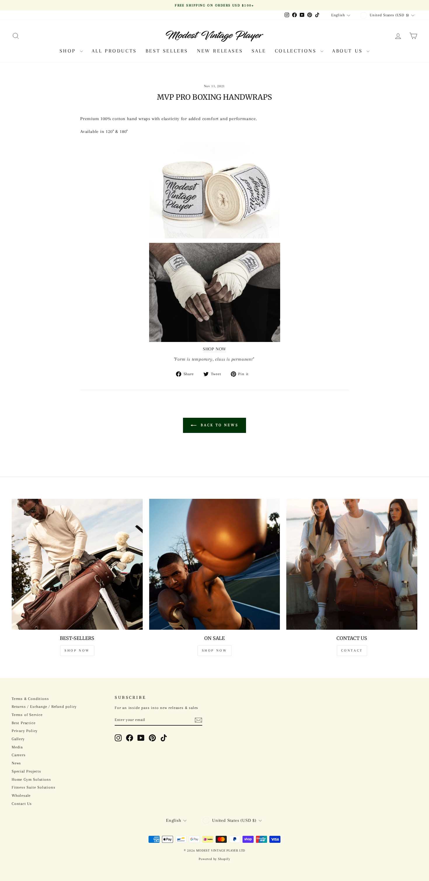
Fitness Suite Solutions (33, 787)
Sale (259, 51)
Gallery (18, 739)
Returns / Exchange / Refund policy (44, 706)
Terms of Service (27, 714)
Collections (297, 51)
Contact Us (22, 803)
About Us (348, 51)
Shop (69, 51)
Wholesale (21, 795)
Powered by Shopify (214, 859)
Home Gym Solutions (31, 779)
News (16, 763)
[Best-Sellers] (77, 564)
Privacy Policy (25, 731)
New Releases (220, 51)
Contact (352, 650)
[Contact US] (351, 564)
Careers (19, 755)
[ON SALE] (214, 564)
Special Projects (26, 771)
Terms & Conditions (30, 698)
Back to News (218, 425)
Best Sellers (167, 51)
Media (17, 747)
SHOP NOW (214, 349)
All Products (114, 51)
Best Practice (23, 723)
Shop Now (77, 650)
